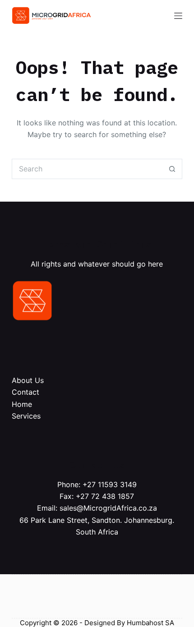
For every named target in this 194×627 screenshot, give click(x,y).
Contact (25, 391)
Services (26, 415)
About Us (28, 380)
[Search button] (172, 169)
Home (22, 404)
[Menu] (178, 16)
